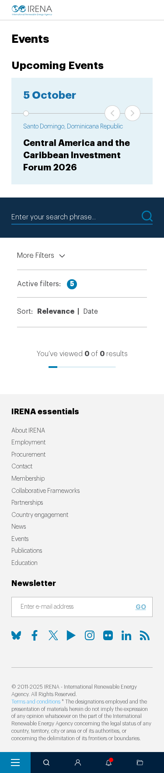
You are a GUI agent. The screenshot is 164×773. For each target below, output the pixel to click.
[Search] (46, 762)
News (18, 527)
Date (90, 311)
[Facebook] (34, 635)
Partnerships (27, 503)
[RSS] (145, 635)
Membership (28, 479)
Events (19, 539)
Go (141, 607)
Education (24, 563)
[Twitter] (53, 635)
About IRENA (28, 431)
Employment (28, 443)
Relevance (55, 311)
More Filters (35, 255)
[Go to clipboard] (140, 762)
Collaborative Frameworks (45, 491)
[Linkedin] (126, 635)
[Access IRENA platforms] (78, 762)
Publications (26, 551)
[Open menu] (15, 762)
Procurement (28, 455)
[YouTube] (71, 635)
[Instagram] (89, 635)
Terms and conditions (35, 701)
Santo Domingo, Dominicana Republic (73, 127)
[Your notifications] (109, 762)
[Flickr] (108, 635)
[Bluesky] (16, 635)
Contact (21, 467)
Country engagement (39, 515)
